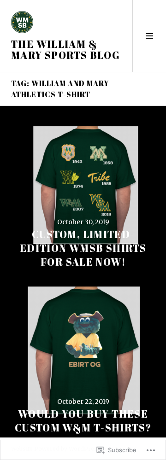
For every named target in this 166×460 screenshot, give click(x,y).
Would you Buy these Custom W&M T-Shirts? (83, 420)
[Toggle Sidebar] (149, 36)
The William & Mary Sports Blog (65, 49)
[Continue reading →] (83, 189)
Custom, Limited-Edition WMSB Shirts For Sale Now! (83, 247)
